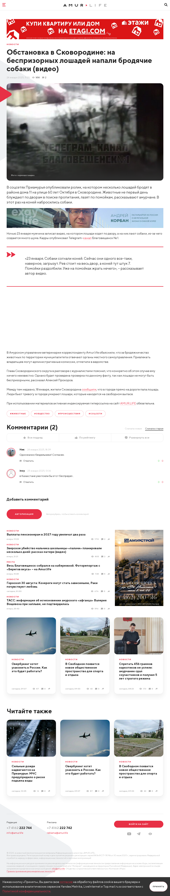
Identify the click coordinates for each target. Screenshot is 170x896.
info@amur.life (15, 832)
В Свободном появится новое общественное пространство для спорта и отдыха (84, 669)
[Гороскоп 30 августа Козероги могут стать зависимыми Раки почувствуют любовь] (109, 591)
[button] (150, 834)
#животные (18, 413)
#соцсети (95, 413)
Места (11, 562)
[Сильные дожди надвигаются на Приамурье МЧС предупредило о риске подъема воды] (49, 791)
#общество (42, 413)
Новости (13, 44)
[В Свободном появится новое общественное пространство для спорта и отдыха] (103, 689)
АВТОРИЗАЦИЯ (24, 514)
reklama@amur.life (57, 832)
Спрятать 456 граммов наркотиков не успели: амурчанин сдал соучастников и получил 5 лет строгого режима (138, 671)
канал (87, 238)
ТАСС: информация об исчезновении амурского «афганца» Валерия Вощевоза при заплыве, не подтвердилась (57, 602)
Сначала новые (133, 428)
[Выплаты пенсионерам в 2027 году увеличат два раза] (109, 539)
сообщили (89, 389)
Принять (158, 886)
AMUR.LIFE (128, 403)
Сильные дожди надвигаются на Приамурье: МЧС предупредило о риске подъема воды (28, 773)
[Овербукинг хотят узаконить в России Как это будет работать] (49, 689)
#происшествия (69, 413)
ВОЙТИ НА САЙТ (139, 824)
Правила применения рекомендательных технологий (31, 871)
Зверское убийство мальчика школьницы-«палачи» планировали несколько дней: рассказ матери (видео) (54, 550)
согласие (66, 882)
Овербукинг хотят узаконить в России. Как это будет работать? (29, 667)
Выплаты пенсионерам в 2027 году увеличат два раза (46, 534)
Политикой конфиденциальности (26, 891)
